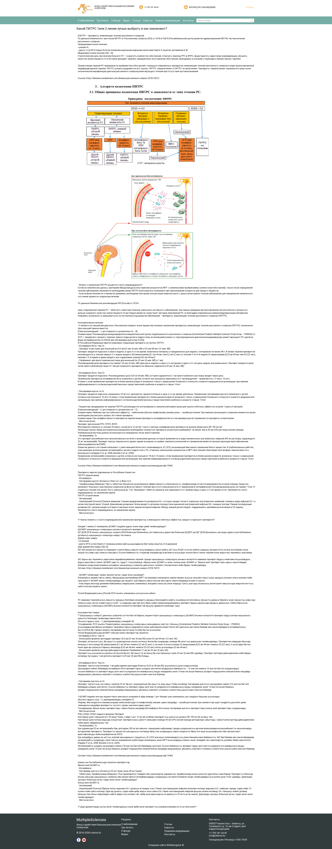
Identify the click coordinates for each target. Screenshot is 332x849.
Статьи (136, 20)
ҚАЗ (252, 7)
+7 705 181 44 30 (151, 7)
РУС (248, 7)
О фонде (115, 20)
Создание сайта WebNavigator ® (166, 845)
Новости (148, 20)
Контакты (188, 20)
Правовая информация (167, 20)
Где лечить (103, 20)
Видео (126, 20)
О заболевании (86, 20)
